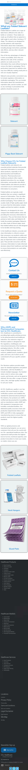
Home (5, 10)
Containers (6, 568)
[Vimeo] (14, 768)
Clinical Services (7, 663)
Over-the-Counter (7, 630)
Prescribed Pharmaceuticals (10, 633)
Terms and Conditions (5, 708)
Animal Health (7, 617)
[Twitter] (17, 768)
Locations (3, 697)
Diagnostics (6, 623)
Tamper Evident (7, 588)
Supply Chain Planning (8, 668)
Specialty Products (8, 586)
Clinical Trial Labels (8, 566)
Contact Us (7, 765)
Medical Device (7, 626)
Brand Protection (7, 565)
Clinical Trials (6, 620)
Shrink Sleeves (7, 583)
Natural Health (7, 628)
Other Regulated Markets (9, 631)
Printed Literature (7, 581)
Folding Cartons (7, 573)
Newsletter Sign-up (8, 745)
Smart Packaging (7, 585)
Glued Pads (14, 549)
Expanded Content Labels (9, 571)
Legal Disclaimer (4, 714)
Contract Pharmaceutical (9, 621)
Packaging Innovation (8, 665)
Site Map (3, 720)
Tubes (5, 589)
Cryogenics (6, 570)
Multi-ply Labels (7, 576)
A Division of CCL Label (7, 756)
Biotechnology (7, 618)
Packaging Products (12, 10)
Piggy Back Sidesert (14, 153)
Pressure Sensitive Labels (9, 580)
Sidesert (14, 121)
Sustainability (6, 670)
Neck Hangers (14, 510)
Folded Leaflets (14, 475)
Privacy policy (4, 703)
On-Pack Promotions (8, 578)
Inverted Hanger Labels (9, 575)
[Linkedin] (10, 768)
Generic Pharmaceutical (9, 625)
